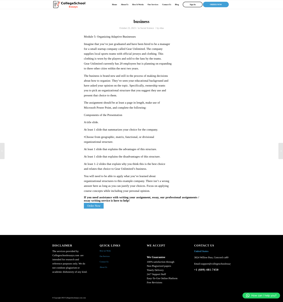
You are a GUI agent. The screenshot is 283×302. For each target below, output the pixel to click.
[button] (261, 295)
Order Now (93, 205)
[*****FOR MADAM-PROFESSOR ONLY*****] (2, 151)
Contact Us (104, 262)
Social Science (147, 28)
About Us (103, 267)
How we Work (105, 251)
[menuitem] (114, 4)
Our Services (105, 256)
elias (162, 28)
